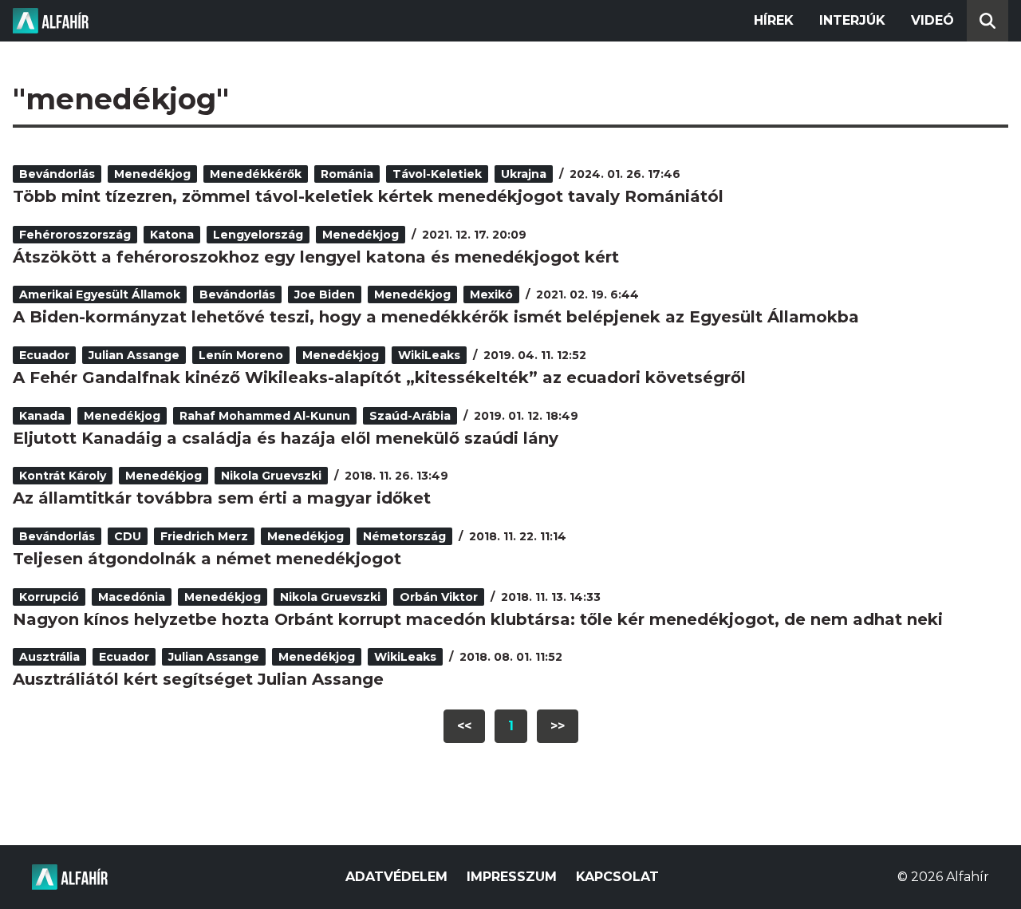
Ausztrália (49, 657)
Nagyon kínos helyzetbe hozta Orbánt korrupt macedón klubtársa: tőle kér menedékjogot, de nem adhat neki (478, 619)
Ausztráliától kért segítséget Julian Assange (198, 679)
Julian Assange (134, 355)
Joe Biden (324, 294)
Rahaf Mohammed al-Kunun (264, 416)
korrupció (49, 597)
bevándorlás (57, 174)
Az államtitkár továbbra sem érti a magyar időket (222, 498)
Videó (932, 20)
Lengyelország (258, 234)
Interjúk (852, 20)
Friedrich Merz (204, 536)
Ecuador (44, 355)
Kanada (42, 416)
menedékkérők (256, 174)
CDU (127, 536)
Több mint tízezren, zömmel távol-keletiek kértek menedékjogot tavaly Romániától (368, 196)
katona (172, 234)
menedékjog (152, 174)
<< (464, 725)
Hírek (774, 20)
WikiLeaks (429, 355)
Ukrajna (523, 174)
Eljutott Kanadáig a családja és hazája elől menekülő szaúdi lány (285, 438)
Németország (404, 536)
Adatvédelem (396, 876)
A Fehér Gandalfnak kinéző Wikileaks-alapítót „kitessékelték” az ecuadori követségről (379, 377)
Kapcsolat (617, 876)
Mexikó (491, 294)
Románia (347, 174)
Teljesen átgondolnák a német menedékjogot (207, 558)
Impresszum (512, 876)
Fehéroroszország (75, 234)
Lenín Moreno (241, 355)
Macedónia (131, 597)
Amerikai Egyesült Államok (99, 294)
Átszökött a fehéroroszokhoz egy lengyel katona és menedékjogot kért (316, 257)
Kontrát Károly (62, 475)
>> (557, 725)
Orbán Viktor (439, 597)
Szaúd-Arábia (410, 416)
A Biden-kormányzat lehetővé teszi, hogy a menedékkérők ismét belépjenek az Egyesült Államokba (436, 316)
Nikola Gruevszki (271, 475)
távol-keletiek (437, 174)
